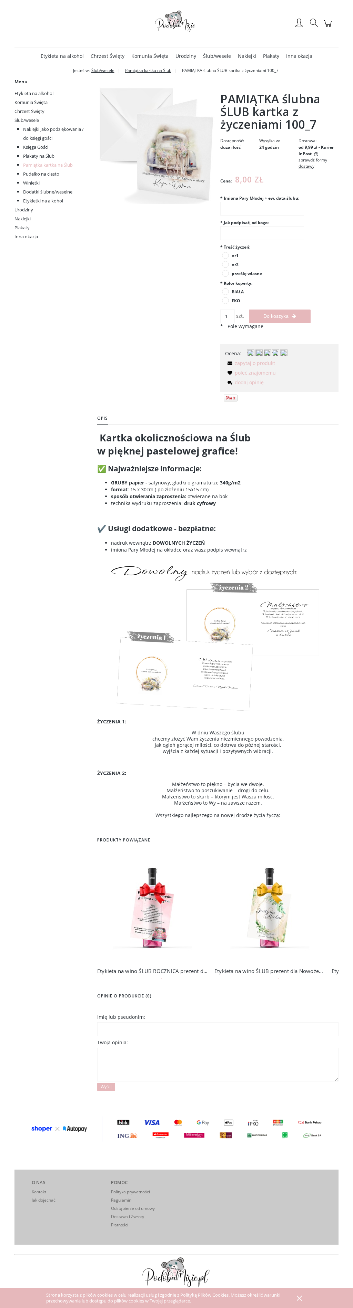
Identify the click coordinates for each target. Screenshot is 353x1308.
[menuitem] (62, 56)
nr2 (235, 265)
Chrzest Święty (29, 111)
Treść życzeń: (235, 247)
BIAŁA (238, 292)
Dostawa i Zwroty (127, 1217)
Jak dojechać (44, 1200)
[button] (250, 363)
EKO (236, 301)
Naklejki (22, 219)
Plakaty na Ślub (38, 156)
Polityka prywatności (130, 1192)
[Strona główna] (176, 23)
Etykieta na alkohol (33, 93)
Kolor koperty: (236, 283)
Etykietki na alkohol (43, 201)
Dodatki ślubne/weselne (47, 192)
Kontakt (39, 1192)
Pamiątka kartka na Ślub (48, 165)
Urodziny (23, 210)
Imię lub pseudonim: (121, 1017)
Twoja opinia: (112, 1042)
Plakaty (22, 227)
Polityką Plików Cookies (204, 1295)
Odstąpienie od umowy (133, 1208)
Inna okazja (26, 236)
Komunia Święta (31, 102)
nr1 (235, 256)
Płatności (119, 1225)
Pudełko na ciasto (41, 174)
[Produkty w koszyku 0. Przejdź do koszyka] (329, 27)
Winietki (31, 183)
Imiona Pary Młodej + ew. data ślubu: (259, 198)
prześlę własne (247, 273)
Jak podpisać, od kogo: (244, 223)
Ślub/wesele (26, 120)
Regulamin (121, 1200)
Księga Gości (35, 147)
